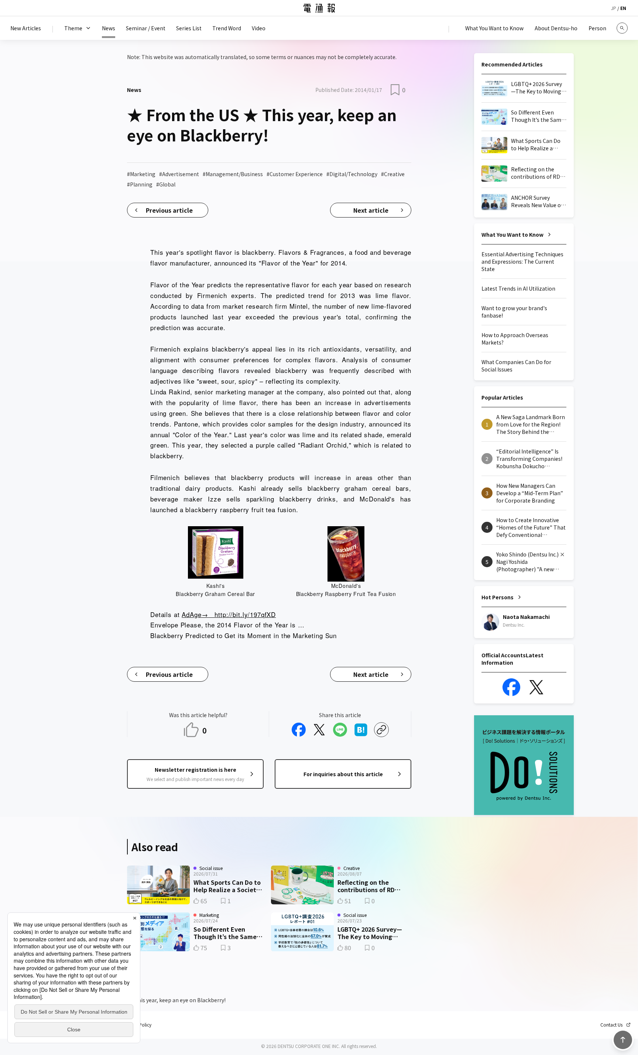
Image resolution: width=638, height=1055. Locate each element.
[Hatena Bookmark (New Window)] (360, 729)
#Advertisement (179, 174)
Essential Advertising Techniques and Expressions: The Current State (522, 261)
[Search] (622, 28)
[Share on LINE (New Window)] (340, 729)
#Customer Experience (295, 174)
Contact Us (611, 1025)
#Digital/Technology (351, 174)
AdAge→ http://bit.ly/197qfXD (229, 614)
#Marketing (141, 174)
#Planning (139, 184)
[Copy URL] (381, 729)
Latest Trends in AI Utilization (518, 288)
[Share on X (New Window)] (319, 729)
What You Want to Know (512, 234)
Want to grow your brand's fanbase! (514, 311)
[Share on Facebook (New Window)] (298, 729)
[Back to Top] (623, 1040)
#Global (165, 184)
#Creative (393, 174)
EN (623, 8)
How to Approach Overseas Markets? (514, 338)
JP (613, 8)
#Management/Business (233, 174)
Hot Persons (497, 597)
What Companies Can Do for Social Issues (516, 365)
